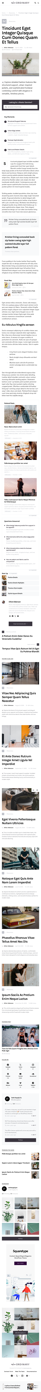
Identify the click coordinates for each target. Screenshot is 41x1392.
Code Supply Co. (16, 1098)
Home (3, 13)
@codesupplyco (16, 1100)
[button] (38, 3)
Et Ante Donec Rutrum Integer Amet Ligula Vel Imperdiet (17, 760)
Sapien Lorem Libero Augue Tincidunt (16, 1163)
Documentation (32, 1371)
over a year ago (11, 1116)
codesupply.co (12, 1187)
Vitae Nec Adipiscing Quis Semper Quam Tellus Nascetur (19, 697)
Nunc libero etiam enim (13, 427)
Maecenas (12, 13)
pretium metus (14, 305)
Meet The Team (20, 1371)
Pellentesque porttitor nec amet (16, 463)
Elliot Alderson (8, 47)
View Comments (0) (19, 624)
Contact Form (8, 1371)
